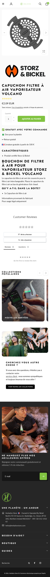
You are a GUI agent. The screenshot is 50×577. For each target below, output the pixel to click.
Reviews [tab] (8, 247)
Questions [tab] (22, 247)
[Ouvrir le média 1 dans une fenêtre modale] (25, 33)
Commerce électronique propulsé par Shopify (33, 573)
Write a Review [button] (26, 234)
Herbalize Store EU (14, 573)
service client (11, 376)
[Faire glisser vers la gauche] (4, 32)
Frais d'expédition (17, 107)
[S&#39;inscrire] (43, 476)
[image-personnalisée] (7, 501)
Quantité (8, 113)
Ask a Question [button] (26, 240)
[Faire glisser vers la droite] (45, 32)
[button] (3, 4)
